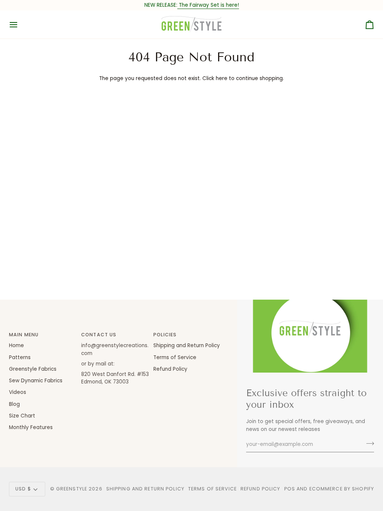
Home (16, 345)
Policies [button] (165, 334)
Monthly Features (31, 427)
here (221, 78)
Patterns (20, 357)
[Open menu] (20, 24)
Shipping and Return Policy (186, 345)
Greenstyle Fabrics (32, 369)
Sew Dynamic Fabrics (35, 380)
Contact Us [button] (98, 334)
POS (289, 489)
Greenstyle (71, 489)
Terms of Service (174, 357)
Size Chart (22, 415)
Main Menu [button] (24, 334)
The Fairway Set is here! (208, 5)
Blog (14, 404)
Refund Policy (170, 369)
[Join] (368, 444)
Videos (17, 392)
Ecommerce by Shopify (341, 489)
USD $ (23, 489)
